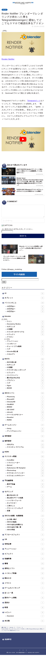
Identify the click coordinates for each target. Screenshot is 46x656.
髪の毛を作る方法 (25, 378)
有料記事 (24, 544)
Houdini (25, 417)
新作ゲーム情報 (24, 597)
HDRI (24, 452)
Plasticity (25, 396)
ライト (25, 321)
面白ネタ (24, 578)
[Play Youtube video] (23, 139)
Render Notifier (8, 59)
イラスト (24, 583)
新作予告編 (25, 484)
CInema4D (25, 402)
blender (4, 9)
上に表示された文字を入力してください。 (18, 229)
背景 (25, 511)
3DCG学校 (25, 529)
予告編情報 (24, 480)
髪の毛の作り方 (25, 495)
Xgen (25, 385)
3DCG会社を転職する (25, 524)
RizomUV (25, 399)
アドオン (10, 337)
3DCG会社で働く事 (25, 527)
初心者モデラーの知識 (25, 498)
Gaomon (25, 616)
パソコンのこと (24, 303)
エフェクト (25, 334)
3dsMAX (25, 404)
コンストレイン (25, 375)
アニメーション (25, 341)
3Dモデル (25, 444)
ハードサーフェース (25, 500)
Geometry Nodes (25, 324)
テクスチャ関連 (24, 456)
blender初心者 (25, 351)
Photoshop (25, 470)
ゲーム (25, 487)
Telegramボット (33, 101)
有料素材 (24, 436)
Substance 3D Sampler (25, 468)
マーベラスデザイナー (25, 415)
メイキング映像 (24, 573)
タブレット (24, 298)
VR (24, 539)
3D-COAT (25, 409)
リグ (25, 349)
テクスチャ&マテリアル (25, 332)
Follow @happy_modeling (12, 269)
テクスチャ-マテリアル (25, 447)
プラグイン (25, 380)
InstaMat (25, 460)
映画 (24, 607)
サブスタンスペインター (25, 473)
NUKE (25, 420)
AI (24, 293)
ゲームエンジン (24, 425)
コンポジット (25, 344)
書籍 (24, 563)
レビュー (24, 612)
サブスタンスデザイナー (25, 475)
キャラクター (25, 503)
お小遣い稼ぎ (25, 519)
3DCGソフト (24, 393)
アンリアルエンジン (25, 431)
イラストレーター (25, 462)
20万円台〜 (25, 309)
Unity (25, 428)
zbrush (25, 412)
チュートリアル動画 (25, 346)
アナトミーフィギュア (25, 508)
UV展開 (25, 329)
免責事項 (8, 639)
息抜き (24, 602)
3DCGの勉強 (25, 522)
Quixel (25, 465)
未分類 (24, 621)
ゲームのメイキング (24, 588)
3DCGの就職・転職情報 (24, 516)
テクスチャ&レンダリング (25, 370)
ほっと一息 (24, 593)
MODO (25, 407)
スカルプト (25, 354)
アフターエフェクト (24, 534)
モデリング (25, 326)
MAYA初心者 (25, 362)
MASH (25, 388)
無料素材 (24, 441)
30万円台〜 (25, 311)
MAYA (24, 359)
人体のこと (25, 505)
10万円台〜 (25, 306)
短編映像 (24, 558)
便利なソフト (24, 568)
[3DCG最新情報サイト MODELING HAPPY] (23, 3)
